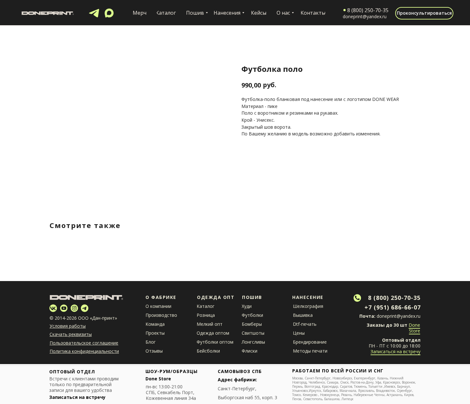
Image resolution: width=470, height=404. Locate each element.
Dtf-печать (305, 324)
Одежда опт (215, 297)
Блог (150, 342)
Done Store (414, 328)
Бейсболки (208, 351)
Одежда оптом (213, 333)
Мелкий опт (210, 324)
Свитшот (251, 333)
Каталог (206, 306)
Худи (247, 306)
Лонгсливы (253, 342)
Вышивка (303, 315)
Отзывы (154, 351)
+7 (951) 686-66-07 (392, 307)
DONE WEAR (385, 99)
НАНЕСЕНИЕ (308, 297)
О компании (158, 306)
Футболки (252, 315)
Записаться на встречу (395, 351)
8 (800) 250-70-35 (394, 297)
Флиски (249, 351)
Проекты (155, 333)
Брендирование (310, 342)
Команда (155, 324)
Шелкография (308, 306)
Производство (161, 315)
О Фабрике (160, 297)
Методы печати (310, 351)
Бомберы (252, 324)
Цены (299, 333)
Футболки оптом (215, 342)
